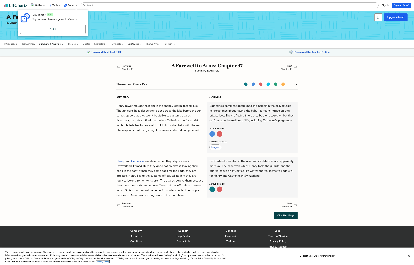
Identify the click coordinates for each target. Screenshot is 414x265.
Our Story (136, 241)
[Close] (408, 255)
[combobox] (232, 5)
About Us (136, 236)
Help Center (183, 236)
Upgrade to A (395, 17)
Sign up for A (401, 5)
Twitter (230, 241)
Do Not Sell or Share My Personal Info (318, 255)
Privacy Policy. (103, 261)
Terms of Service (278, 236)
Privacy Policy (278, 241)
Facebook (230, 236)
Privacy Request (278, 246)
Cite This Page (285, 215)
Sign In (385, 5)
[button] (10, 44)
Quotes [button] (86, 43)
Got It (53, 29)
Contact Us (183, 241)
